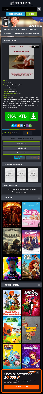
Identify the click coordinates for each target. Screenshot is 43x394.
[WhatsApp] (30, 125)
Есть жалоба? (33, 157)
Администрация (32, 33)
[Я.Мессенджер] (12, 125)
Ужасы (37, 29)
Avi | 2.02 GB (21, 153)
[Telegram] (21, 125)
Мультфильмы (27, 29)
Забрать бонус (21, 387)
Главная (6, 29)
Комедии (15, 29)
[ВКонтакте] (15, 125)
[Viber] (27, 125)
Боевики (7, 33)
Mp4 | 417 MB (21, 148)
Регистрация (15, 14)
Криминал (15, 85)
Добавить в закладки (27, 133)
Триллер (9, 85)
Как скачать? (19, 157)
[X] (24, 125)
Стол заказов (18, 33)
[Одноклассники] (18, 125)
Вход (31, 14)
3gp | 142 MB (21, 143)
